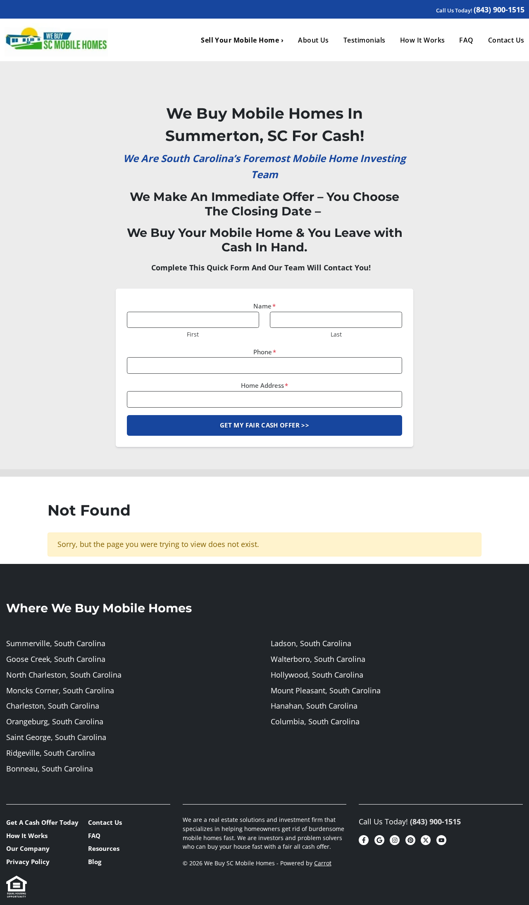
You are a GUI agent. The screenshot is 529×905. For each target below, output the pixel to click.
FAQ (466, 40)
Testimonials (364, 40)
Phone (264, 352)
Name (264, 306)
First (193, 334)
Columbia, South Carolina (315, 721)
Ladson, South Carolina (311, 643)
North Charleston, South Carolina (64, 675)
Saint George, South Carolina (56, 737)
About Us (313, 40)
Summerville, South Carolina (55, 643)
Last (336, 334)
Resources (103, 848)
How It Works (422, 40)
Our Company (28, 848)
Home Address (264, 385)
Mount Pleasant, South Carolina (326, 690)
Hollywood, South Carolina (317, 675)
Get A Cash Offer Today (42, 822)
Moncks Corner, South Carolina (60, 690)
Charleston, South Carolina (52, 706)
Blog (94, 861)
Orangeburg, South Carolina (54, 721)
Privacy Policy (28, 861)
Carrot (322, 863)
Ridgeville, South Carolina (50, 753)
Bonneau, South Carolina (49, 769)
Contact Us (105, 822)
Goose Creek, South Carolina (55, 659)
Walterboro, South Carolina (318, 659)
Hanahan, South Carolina (314, 706)
